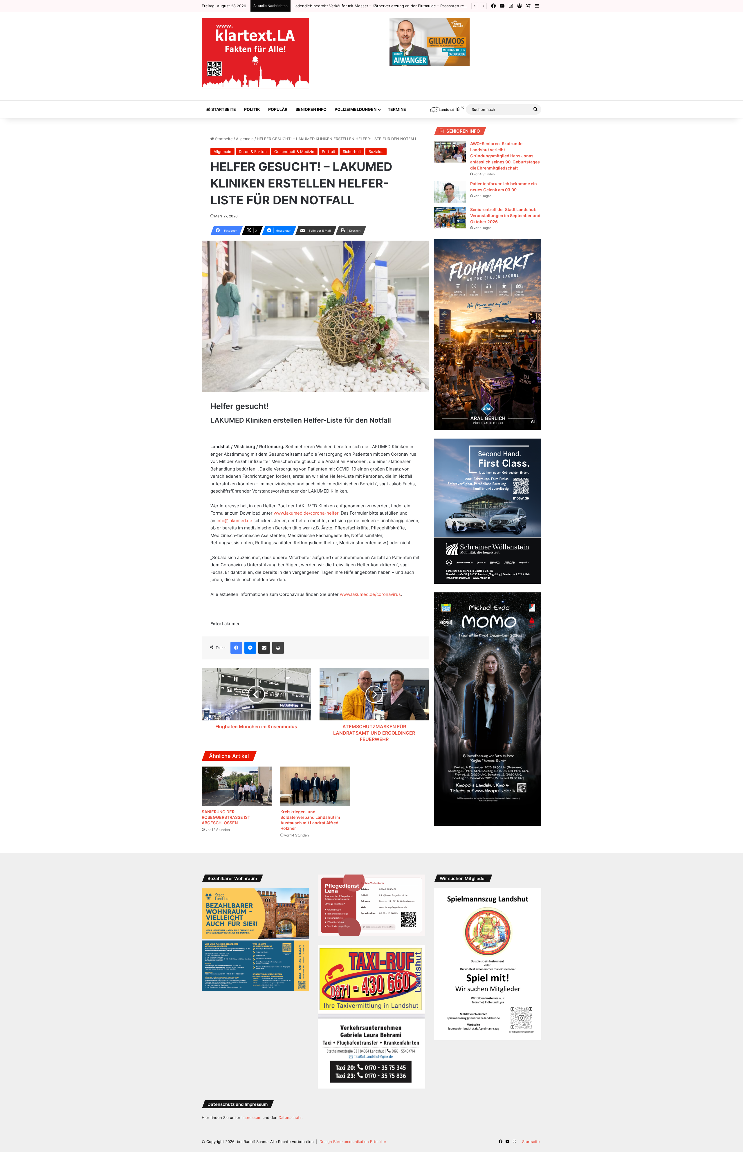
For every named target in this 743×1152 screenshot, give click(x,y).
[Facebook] (236, 648)
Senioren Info (311, 109)
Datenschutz (290, 1117)
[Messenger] (250, 648)
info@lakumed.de (234, 520)
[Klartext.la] (255, 53)
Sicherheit (352, 151)
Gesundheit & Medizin (294, 151)
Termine (397, 109)
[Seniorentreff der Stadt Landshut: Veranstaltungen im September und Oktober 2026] (450, 217)
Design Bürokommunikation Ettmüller (353, 1141)
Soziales (376, 151)
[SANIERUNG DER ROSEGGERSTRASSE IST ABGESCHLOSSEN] (237, 786)
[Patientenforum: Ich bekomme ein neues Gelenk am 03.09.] (450, 192)
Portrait (328, 151)
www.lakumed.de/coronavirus (370, 594)
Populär (277, 109)
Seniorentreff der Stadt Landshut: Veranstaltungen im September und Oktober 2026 (505, 215)
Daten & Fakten (253, 151)
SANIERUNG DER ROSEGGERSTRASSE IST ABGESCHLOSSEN (226, 817)
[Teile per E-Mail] (264, 648)
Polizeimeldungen (355, 109)
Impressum (251, 1117)
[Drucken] (278, 648)
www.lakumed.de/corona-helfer (306, 513)
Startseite (223, 109)
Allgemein (245, 138)
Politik (252, 109)
